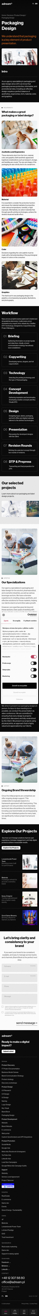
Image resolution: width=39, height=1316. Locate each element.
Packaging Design (8, 1115)
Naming (4, 1101)
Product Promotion (8, 1141)
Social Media (6, 1144)
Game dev (5, 1203)
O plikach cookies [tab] (30, 621)
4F (3, 1220)
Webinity (5, 1173)
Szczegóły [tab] (16, 621)
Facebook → (6, 1262)
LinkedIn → (6, 1269)
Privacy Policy (25, 1303)
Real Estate (6, 1196)
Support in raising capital (10, 1254)
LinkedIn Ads (6, 1159)
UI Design (5, 1098)
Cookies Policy (33, 1303)
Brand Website (7, 1126)
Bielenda (5, 1223)
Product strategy (8, 1079)
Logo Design (6, 1105)
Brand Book (6, 1112)
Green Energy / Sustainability (12, 1210)
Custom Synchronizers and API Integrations (17, 1137)
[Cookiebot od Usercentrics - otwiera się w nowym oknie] (28, 615)
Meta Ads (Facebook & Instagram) (13, 1152)
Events (4, 1207)
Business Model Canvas (10, 1072)
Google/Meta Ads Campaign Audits (14, 1166)
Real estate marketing (9, 1247)
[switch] (34, 663)
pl (33, 4)
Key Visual (5, 1108)
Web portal (5, 1133)
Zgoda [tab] (6, 621)
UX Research (6, 1090)
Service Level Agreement (10, 1177)
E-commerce (6, 1130)
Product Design (7, 1087)
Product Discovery (8, 1065)
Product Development (9, 1119)
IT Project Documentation (11, 1069)
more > (23, 1009)
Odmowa (19, 699)
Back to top (33, 1296)
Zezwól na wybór (19, 692)
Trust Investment (8, 1237)
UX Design (5, 1094)
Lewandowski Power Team (11, 1227)
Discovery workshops (9, 1083)
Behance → (6, 1266)
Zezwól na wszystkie (19, 685)
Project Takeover (8, 1180)
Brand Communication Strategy (13, 1076)
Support (4, 1170)
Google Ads (6, 1148)
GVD (3, 1234)
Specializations (6, 1243)
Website (5, 1123)
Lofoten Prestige (8, 1230)
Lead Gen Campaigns (9, 1162)
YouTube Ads (6, 1155)
